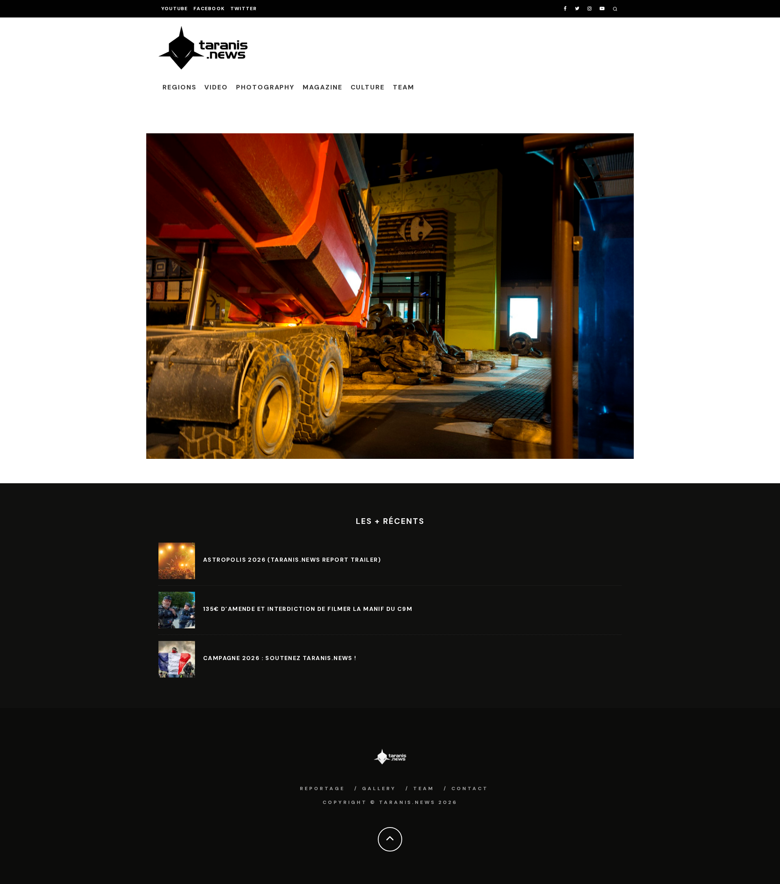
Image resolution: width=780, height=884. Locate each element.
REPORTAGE (322, 788)
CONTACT (469, 788)
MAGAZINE (322, 87)
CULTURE (368, 87)
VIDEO (216, 87)
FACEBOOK (209, 8)
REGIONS (179, 87)
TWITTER (243, 8)
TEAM (403, 87)
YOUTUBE (174, 8)
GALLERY (379, 788)
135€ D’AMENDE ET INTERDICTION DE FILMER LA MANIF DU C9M (307, 609)
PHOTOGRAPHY (265, 87)
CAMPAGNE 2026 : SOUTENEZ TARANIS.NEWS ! (280, 658)
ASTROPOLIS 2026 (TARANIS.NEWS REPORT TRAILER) (292, 559)
